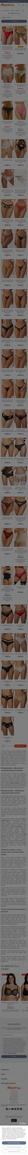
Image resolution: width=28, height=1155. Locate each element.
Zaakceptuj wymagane (14, 1147)
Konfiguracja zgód (14, 1151)
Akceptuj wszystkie (14, 1143)
